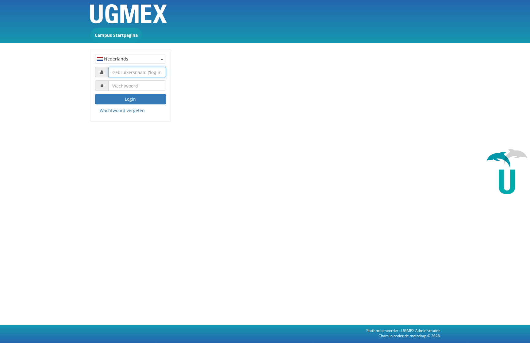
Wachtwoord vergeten (122, 110)
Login (130, 99)
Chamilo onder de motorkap (402, 335)
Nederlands (115, 59)
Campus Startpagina (116, 35)
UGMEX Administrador (420, 330)
